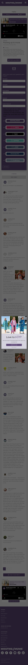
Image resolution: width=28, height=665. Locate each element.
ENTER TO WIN (14, 345)
